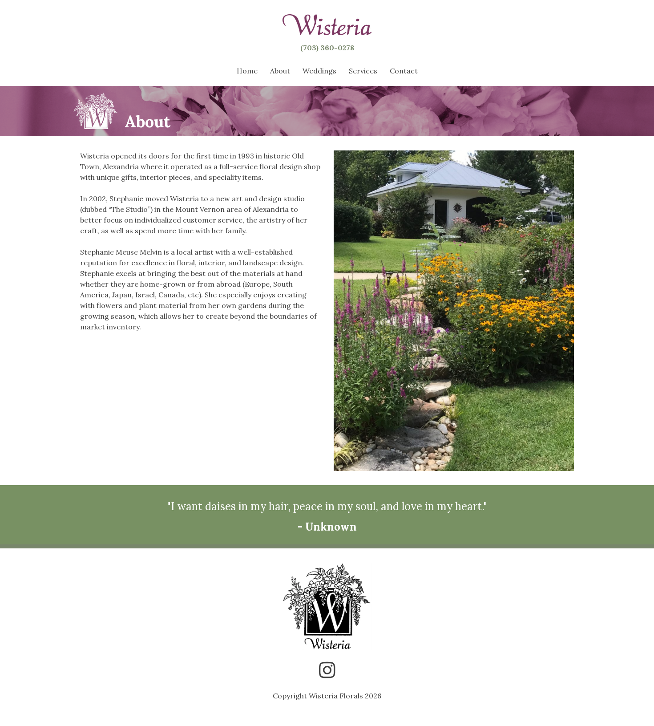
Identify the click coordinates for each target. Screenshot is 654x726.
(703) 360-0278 (327, 47)
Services (363, 70)
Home (247, 70)
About (280, 70)
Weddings (319, 70)
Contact (404, 70)
